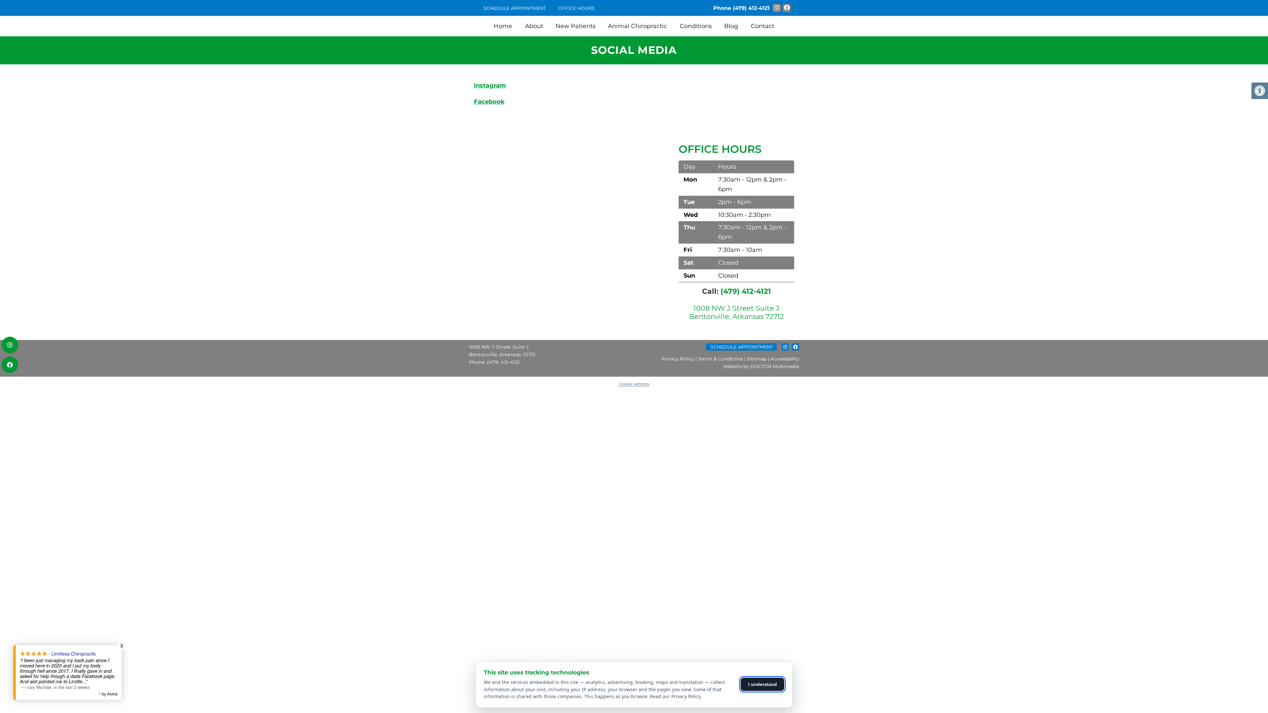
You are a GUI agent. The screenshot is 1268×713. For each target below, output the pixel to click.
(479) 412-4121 (751, 8)
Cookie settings (634, 384)
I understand (762, 684)
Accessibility (784, 359)
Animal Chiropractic (637, 26)
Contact (762, 26)
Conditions (696, 26)
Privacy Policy (677, 359)
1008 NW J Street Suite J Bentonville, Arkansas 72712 (736, 312)
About (534, 26)
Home (503, 26)
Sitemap (756, 359)
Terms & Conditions (720, 359)
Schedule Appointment (514, 8)
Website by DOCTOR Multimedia (761, 366)
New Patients (575, 26)
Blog (731, 26)
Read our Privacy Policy (675, 696)
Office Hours (576, 8)
